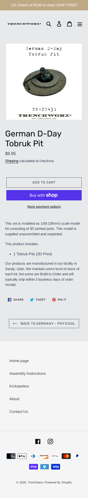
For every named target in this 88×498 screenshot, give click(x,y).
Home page (19, 361)
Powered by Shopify (58, 482)
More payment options (44, 206)
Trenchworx (36, 482)
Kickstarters (19, 386)
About (14, 399)
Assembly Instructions (27, 373)
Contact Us (18, 412)
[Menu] (80, 24)
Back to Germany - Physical (47, 324)
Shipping (11, 161)
